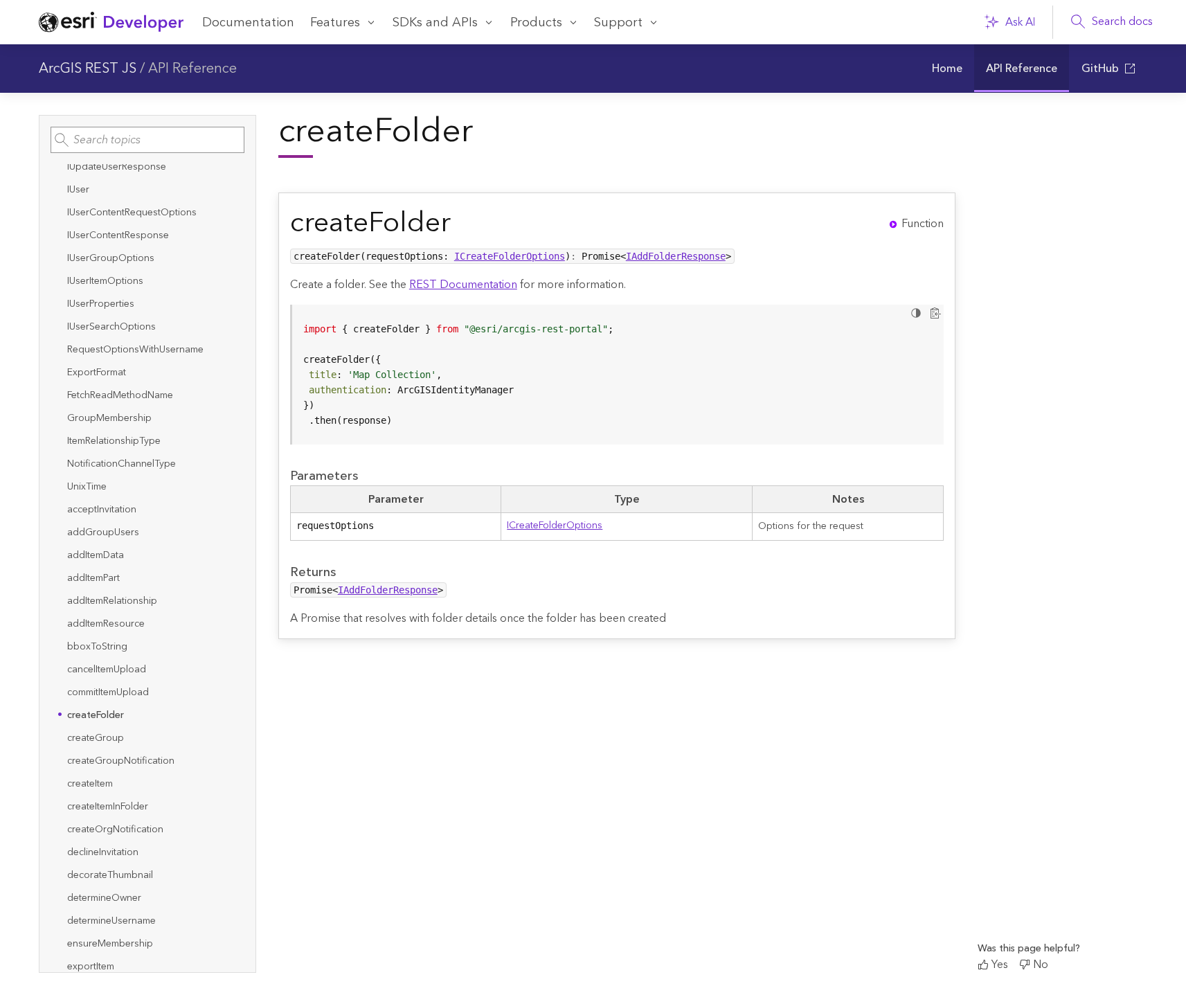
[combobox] (147, 140)
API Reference (192, 68)
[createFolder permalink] (462, 223)
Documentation (248, 22)
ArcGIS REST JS (87, 68)
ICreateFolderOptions (509, 256)
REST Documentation (463, 284)
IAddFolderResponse (676, 256)
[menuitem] (946, 68)
